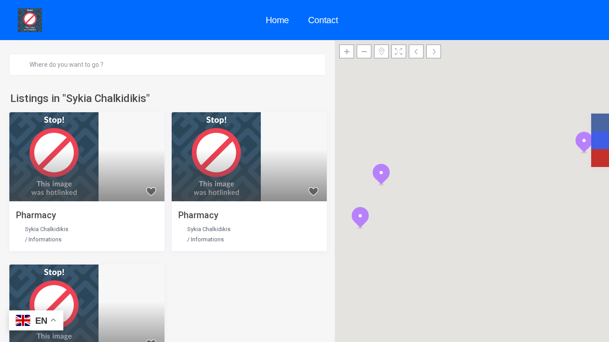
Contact (323, 20)
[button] (381, 174)
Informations (45, 239)
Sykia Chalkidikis (46, 229)
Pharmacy (36, 215)
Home (277, 20)
